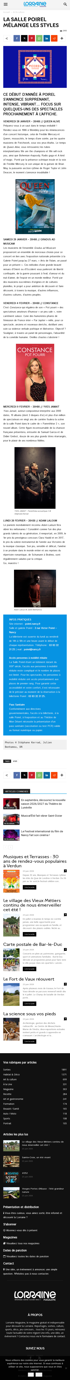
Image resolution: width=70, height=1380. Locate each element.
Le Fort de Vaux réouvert (28, 979)
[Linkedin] (46, 38)
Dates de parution (15, 1250)
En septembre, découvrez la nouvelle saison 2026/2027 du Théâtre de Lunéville (43, 803)
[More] (61, 38)
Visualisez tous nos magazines (22, 1243)
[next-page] (10, 847)
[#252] (11, 1177)
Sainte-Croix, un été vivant (36, 1157)
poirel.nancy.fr (32, 624)
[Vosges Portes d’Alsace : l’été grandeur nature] (11, 1192)
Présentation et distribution (21, 1207)
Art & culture (18, 12)
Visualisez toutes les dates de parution (27, 1256)
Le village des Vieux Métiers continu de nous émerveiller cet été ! (32, 905)
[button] (5, 4)
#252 (25, 1173)
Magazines (10, 1237)
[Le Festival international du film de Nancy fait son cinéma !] (11, 835)
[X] (24, 38)
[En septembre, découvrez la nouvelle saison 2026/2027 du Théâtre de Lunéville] (11, 803)
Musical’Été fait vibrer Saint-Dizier (41, 815)
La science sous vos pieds (29, 1013)
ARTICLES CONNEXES (16, 791)
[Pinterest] (31, 38)
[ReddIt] (54, 38)
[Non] (66, 1368)
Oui (31, 1374)
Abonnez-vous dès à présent (21, 1230)
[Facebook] (17, 38)
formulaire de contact (53, 1336)
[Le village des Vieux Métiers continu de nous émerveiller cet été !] (11, 1145)
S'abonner (9, 1224)
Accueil (6, 12)
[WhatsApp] (39, 38)
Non (39, 1374)
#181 (15, 761)
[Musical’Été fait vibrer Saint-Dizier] (11, 819)
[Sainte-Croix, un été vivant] (11, 1161)
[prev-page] (5, 847)
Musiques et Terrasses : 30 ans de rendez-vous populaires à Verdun (35, 861)
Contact (8, 1263)
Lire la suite (30, 887)
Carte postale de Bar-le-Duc (32, 944)
